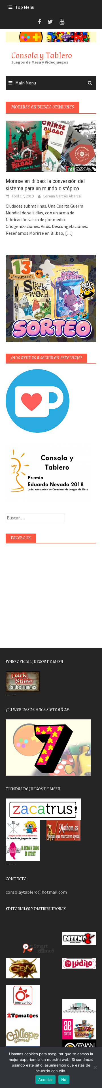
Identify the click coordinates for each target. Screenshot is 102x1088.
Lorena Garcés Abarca (62, 196)
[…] (68, 233)
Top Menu (24, 7)
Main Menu (25, 83)
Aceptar (45, 1079)
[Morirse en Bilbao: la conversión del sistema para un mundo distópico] (51, 146)
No (64, 1079)
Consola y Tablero (41, 55)
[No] (95, 1067)
